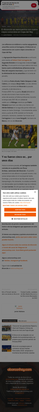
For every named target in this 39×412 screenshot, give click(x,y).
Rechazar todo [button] (20, 214)
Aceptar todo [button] (20, 210)
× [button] (35, 192)
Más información (25, 202)
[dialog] (19, 206)
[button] (19, 205)
